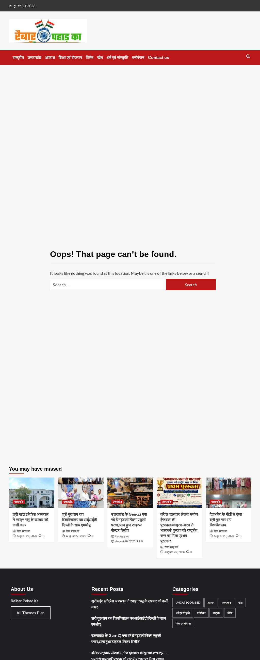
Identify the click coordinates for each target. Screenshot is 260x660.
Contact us (158, 57)
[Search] (248, 56)
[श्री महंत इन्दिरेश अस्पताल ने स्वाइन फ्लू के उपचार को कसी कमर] (31, 493)
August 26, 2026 (125, 541)
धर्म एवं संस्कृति (117, 57)
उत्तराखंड (34, 57)
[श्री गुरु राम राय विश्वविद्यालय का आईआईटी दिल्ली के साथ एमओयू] (81, 493)
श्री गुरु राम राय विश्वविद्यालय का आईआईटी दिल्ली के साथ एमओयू (79, 519)
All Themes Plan (30, 612)
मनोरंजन (138, 57)
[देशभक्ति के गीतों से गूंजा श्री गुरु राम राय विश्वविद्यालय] (228, 493)
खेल (100, 57)
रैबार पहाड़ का (23, 531)
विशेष (89, 57)
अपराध (50, 57)
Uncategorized (188, 602)
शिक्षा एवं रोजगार (70, 57)
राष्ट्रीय (18, 57)
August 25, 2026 (224, 536)
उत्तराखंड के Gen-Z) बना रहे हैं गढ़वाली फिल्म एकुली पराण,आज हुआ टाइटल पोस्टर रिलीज (126, 638)
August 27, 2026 (27, 536)
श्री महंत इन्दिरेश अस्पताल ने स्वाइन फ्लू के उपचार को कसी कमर (30, 519)
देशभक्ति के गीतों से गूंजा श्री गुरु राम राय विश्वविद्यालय (226, 519)
